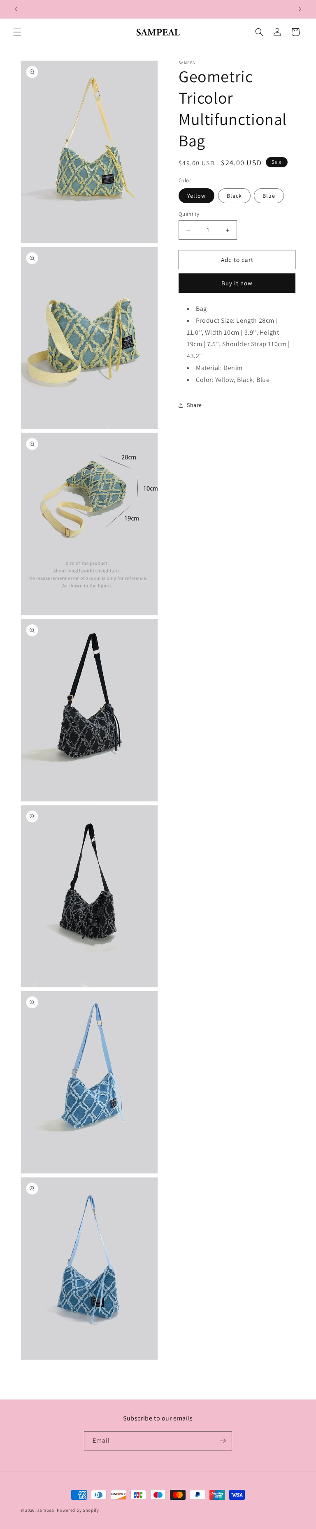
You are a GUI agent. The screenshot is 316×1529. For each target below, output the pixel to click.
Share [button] (194, 405)
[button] (17, 32)
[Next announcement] (300, 9)
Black (234, 195)
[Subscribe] (223, 1440)
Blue (269, 195)
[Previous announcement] (16, 9)
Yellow (196, 195)
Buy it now (237, 283)
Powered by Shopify (78, 1510)
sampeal (46, 1510)
